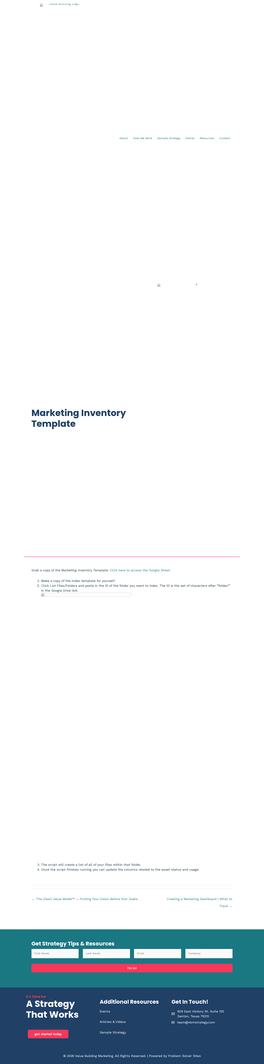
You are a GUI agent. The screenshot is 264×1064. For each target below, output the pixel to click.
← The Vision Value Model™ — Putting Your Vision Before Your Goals (85, 899)
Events (105, 1011)
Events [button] (190, 138)
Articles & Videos (113, 1022)
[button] (48, 1034)
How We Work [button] (142, 138)
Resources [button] (207, 138)
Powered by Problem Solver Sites (175, 1056)
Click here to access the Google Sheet (140, 570)
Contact (224, 138)
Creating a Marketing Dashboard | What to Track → (199, 900)
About (123, 138)
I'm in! (132, 968)
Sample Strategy (168, 138)
